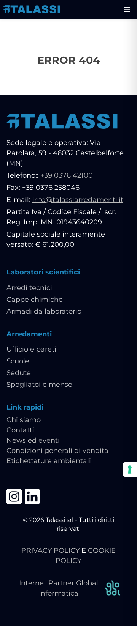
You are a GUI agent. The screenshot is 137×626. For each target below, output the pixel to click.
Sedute (18, 373)
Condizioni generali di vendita (57, 450)
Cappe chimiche (34, 299)
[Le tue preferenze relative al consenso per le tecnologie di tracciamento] (130, 469)
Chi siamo (23, 420)
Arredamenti (29, 334)
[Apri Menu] (127, 9)
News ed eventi (33, 440)
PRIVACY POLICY (50, 550)
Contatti (20, 430)
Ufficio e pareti (31, 349)
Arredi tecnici (29, 288)
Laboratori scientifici (43, 272)
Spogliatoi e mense (39, 384)
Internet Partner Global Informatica (58, 588)
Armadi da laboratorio (43, 311)
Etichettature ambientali (48, 461)
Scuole (17, 361)
